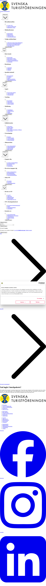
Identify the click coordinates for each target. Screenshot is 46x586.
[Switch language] (0, 223)
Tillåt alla (37, 302)
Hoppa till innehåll (3, 0)
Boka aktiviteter (5, 412)
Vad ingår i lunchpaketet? (5, 384)
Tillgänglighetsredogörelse (7, 426)
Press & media (5, 421)
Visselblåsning (5, 427)
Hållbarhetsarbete (5, 420)
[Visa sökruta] (1, 223)
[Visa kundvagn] (2, 223)
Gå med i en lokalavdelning (7, 413)
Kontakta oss (4, 408)
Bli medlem (4, 405)
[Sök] (13, 225)
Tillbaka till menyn (3, 222)
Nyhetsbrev (4, 422)
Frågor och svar (5, 409)
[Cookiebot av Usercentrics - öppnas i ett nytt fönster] (39, 283)
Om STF (1, 308)
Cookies (4, 428)
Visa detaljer (39, 298)
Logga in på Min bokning (7, 407)
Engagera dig (4, 414)
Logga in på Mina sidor (6, 406)
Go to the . (23, 230)
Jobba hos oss (5, 418)
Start (1, 233)
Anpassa (22, 302)
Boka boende (4, 411)
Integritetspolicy (5, 424)
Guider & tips (5, 415)
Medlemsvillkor (5, 425)
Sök (0, 224)
